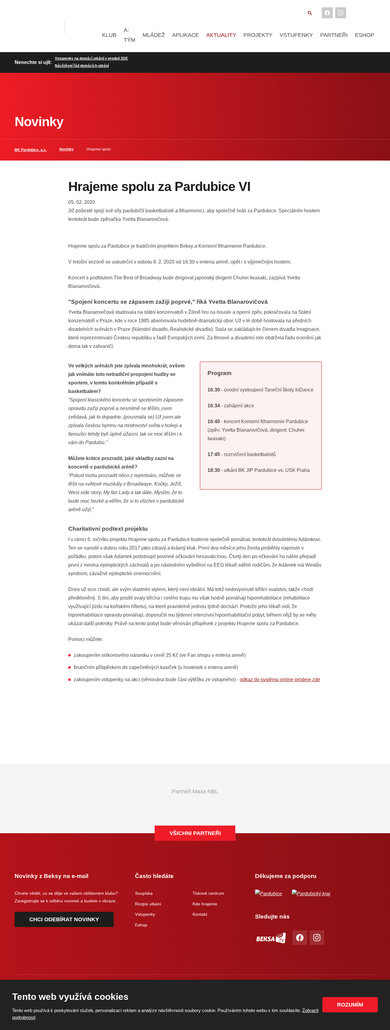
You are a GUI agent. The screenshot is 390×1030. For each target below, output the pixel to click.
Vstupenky (296, 35)
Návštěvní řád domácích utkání (82, 66)
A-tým (129, 35)
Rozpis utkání (148, 903)
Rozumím (350, 1005)
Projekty (257, 35)
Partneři (334, 35)
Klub (109, 35)
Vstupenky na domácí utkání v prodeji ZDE (91, 58)
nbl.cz (84, 27)
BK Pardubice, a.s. (31, 150)
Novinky (66, 149)
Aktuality (221, 35)
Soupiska (144, 893)
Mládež (154, 35)
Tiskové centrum (208, 893)
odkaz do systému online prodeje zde (280, 679)
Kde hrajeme (205, 903)
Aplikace (185, 35)
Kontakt (200, 914)
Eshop (364, 35)
